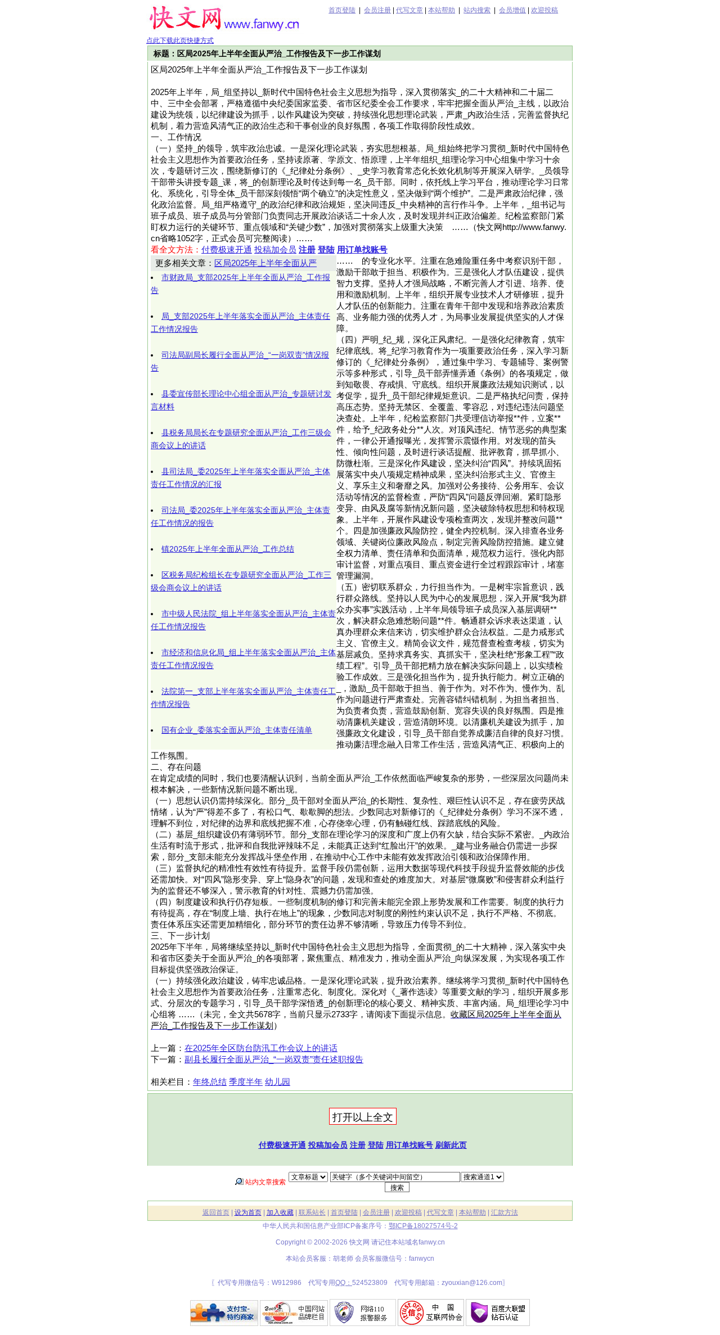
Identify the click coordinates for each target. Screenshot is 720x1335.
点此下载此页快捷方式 (180, 40)
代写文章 (409, 10)
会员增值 (512, 10)
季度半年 (246, 1081)
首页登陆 (342, 10)
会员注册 (377, 10)
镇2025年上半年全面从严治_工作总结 (227, 548)
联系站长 (312, 1212)
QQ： (343, 1283)
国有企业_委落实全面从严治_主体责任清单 (236, 729)
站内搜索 (477, 10)
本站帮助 (441, 10)
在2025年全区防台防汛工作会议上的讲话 (261, 1048)
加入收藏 (280, 1212)
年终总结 (210, 1081)
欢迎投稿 (544, 10)
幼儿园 (277, 1081)
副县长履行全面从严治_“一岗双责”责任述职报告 (273, 1059)
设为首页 (248, 1212)
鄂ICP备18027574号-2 (423, 1226)
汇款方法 (504, 1212)
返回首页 (216, 1212)
